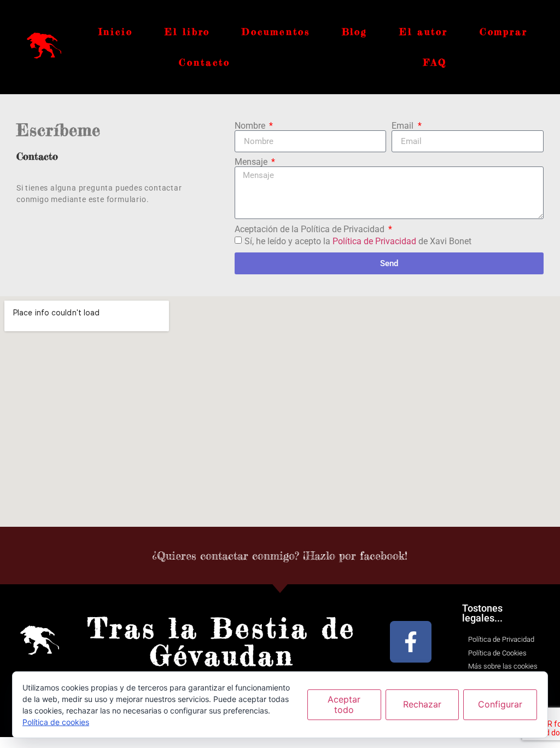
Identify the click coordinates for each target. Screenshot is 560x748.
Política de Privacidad (374, 241)
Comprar (504, 31)
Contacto (204, 62)
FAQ (435, 62)
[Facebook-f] (410, 642)
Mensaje (252, 162)
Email (404, 126)
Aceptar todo (344, 704)
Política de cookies (55, 722)
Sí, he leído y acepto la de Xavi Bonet (357, 241)
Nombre (251, 126)
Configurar (500, 704)
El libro (187, 31)
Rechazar (422, 704)
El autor (423, 31)
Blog (355, 31)
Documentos (276, 31)
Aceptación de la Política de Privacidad (311, 229)
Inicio (115, 31)
